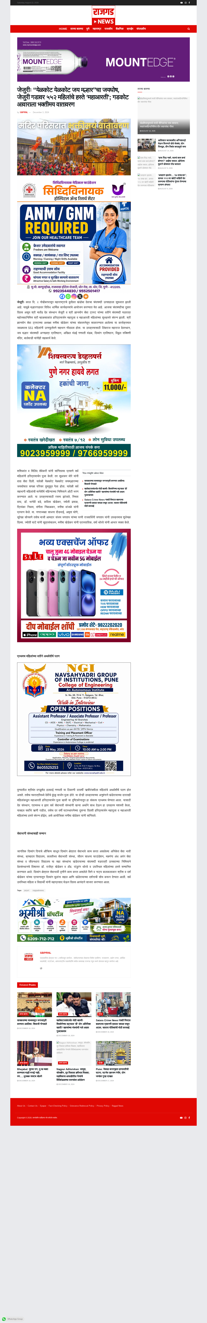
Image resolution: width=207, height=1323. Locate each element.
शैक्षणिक (120, 28)
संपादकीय (141, 28)
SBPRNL (24, 112)
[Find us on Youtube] (181, 3)
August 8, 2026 (166, 168)
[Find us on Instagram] (186, 3)
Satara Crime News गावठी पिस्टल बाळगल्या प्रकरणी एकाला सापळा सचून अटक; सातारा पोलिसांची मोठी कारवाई (105, 502)
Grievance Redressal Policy (82, 1106)
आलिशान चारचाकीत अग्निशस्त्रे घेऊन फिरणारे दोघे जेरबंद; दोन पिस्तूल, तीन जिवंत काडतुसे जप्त (172, 143)
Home (63, 28)
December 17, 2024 (105, 1081)
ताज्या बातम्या (76, 28)
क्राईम (130, 28)
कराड (100, 1014)
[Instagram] (74, 296)
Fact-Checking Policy (58, 1106)
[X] (80, 296)
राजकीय (108, 28)
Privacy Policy (103, 1106)
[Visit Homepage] (103, 15)
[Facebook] (62, 296)
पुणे (87, 28)
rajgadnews (38, 890)
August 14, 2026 (166, 151)
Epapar (43, 1106)
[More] (85, 296)
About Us (21, 1106)
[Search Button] (189, 29)
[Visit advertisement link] (103, 61)
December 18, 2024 (26, 1028)
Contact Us (33, 1106)
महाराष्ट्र (97, 28)
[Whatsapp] (68, 296)
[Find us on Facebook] (189, 3)
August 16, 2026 (148, 131)
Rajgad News (117, 1106)
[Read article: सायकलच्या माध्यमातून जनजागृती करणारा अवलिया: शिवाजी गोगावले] (34, 1004)
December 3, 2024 (41, 112)
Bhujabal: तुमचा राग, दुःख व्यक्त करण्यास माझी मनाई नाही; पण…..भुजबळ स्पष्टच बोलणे (32, 1073)
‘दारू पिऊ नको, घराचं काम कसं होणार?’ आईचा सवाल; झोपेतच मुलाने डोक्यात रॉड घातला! (171, 160)
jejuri (26, 890)
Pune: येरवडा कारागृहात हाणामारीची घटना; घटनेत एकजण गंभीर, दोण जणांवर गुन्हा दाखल (112, 1073)
